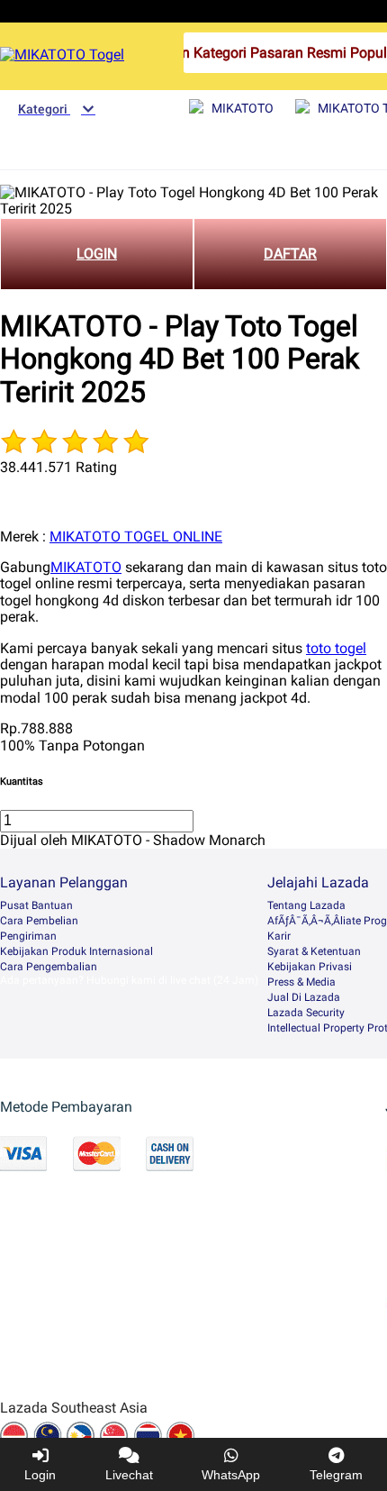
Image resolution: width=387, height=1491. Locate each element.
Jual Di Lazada (303, 997)
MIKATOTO (86, 567)
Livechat (129, 1475)
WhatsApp (231, 1475)
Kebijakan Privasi (309, 966)
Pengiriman (28, 936)
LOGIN (96, 253)
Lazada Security (306, 1012)
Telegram (336, 1475)
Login (40, 1475)
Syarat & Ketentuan (314, 951)
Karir (279, 936)
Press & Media (301, 982)
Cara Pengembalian (48, 966)
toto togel (336, 648)
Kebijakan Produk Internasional (76, 951)
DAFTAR (290, 253)
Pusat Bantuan (36, 905)
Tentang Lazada (306, 905)
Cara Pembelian (39, 920)
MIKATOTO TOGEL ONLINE (136, 536)
